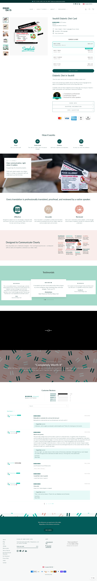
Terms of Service (6, 550)
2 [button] (46, 503)
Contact (4, 562)
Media (4, 560)
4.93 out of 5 (35, 396)
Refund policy (6, 548)
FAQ (4, 544)
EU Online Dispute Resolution (7, 553)
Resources (62, 9)
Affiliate (4, 546)
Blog (4, 541)
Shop (32, 9)
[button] (56, 22)
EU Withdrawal (6, 556)
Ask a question (73, 110)
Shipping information (73, 106)
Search (4, 539)
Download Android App (48, 546)
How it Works (42, 9)
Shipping (54, 25)
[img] (37, 416)
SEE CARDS (48, 530)
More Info (73, 103)
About (52, 9)
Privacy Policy (6, 558)
